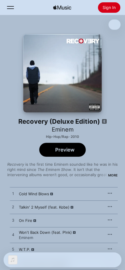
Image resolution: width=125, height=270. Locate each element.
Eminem (63, 129)
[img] (62, 7)
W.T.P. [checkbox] (24, 249)
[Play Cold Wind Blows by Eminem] (13, 193)
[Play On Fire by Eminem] (13, 220)
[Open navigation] (10, 7)
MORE (113, 175)
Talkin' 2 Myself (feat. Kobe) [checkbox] (44, 207)
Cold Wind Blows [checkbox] (34, 193)
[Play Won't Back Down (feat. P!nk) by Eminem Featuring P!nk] (13, 235)
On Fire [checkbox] (25, 220)
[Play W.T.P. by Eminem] (13, 249)
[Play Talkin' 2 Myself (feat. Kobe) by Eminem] (13, 207)
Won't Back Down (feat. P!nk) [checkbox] (45, 232)
